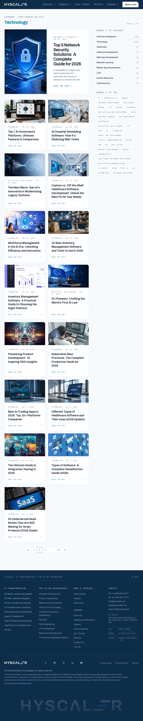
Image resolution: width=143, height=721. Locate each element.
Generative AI (111, 98)
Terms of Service (122, 663)
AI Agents (103, 168)
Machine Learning (106, 117)
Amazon (125, 150)
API (134, 168)
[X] (63, 663)
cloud (114, 168)
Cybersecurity (105, 154)
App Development (127, 117)
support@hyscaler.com (118, 609)
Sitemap (135, 663)
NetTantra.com (25, 683)
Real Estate (117, 145)
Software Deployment (123, 173)
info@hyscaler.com (117, 601)
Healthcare (128, 103)
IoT (128, 126)
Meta (100, 131)
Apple (133, 112)
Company (111, 4)
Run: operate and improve (17, 603)
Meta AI (124, 168)
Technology (117, 131)
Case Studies (82, 4)
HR (106, 145)
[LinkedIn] (72, 663)
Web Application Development (112, 112)
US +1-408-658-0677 (118, 593)
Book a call (130, 4)
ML (107, 131)
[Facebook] (46, 663)
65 (59, 550)
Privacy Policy (106, 663)
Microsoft (132, 107)
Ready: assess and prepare (18, 594)
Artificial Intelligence (110, 126)
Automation (103, 173)
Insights (98, 4)
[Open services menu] (55, 4)
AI (99, 98)
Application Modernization (111, 164)
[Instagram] (55, 663)
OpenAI (101, 107)
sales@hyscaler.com (117, 605)
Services (47, 4)
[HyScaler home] (15, 4)
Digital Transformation (110, 140)
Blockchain (103, 121)
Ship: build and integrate (17, 598)
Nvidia (129, 140)
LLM (110, 107)
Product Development (108, 150)
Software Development (109, 103)
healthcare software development (114, 159)
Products (63, 4)
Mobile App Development (110, 135)
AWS (99, 145)
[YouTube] (81, 663)
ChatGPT (119, 107)
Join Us (77, 647)
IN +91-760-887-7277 (118, 597)
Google (125, 98)
